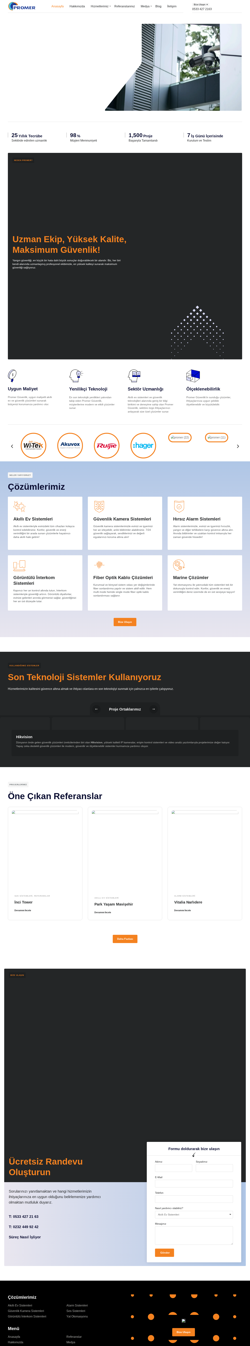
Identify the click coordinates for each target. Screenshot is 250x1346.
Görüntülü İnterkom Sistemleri (27, 1316)
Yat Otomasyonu (77, 1316)
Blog (158, 6)
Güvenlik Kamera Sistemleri (26, 1310)
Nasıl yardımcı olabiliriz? (169, 1208)
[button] (200, 4)
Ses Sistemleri (75, 1310)
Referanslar (42, 896)
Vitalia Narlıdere (188, 902)
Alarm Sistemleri (184, 896)
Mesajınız (160, 1223)
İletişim (171, 6)
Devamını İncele (22, 910)
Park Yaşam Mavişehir (113, 904)
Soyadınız (201, 1161)
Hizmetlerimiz (100, 6)
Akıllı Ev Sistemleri (106, 898)
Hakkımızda (77, 6)
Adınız (158, 1161)
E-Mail (158, 1177)
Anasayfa (57, 6)
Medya (145, 6)
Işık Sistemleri (23, 896)
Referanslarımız (124, 6)
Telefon (159, 1192)
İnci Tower (23, 902)
